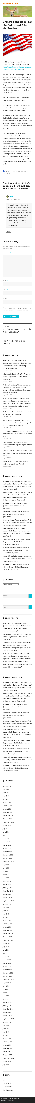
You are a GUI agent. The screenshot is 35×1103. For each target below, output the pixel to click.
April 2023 (6, 917)
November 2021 (8, 973)
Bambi (7, 171)
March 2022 (7, 960)
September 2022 (8, 940)
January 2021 (7, 1006)
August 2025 (7, 825)
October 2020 (7, 1016)
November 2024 (8, 855)
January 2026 (7, 809)
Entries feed (7, 1084)
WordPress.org (8, 1090)
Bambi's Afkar (10, 3)
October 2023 (7, 898)
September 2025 (8, 822)
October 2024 (7, 858)
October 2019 (7, 1055)
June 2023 (6, 911)
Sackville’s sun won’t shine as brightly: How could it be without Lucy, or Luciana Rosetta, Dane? (17, 453)
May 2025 (6, 835)
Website (6, 298)
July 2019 (6, 1065)
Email (5, 289)
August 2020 (7, 1022)
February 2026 (7, 806)
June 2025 (6, 832)
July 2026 (6, 789)
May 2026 (6, 796)
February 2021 (7, 1002)
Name (5, 280)
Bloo (11, 197)
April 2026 (6, 799)
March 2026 (7, 802)
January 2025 (7, 848)
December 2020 (8, 1009)
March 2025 (7, 842)
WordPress (11, 1100)
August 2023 (7, 904)
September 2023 (8, 901)
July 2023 (6, 907)
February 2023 (7, 924)
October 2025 (7, 819)
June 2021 (6, 989)
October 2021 (7, 976)
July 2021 (6, 986)
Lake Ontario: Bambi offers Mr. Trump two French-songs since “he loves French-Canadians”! (17, 376)
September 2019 (8, 1058)
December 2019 (8, 1048)
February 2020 (7, 1042)
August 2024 (7, 865)
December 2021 (8, 970)
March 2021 (7, 999)
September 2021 (8, 980)
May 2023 (6, 914)
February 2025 (7, 845)
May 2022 (6, 953)
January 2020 (7, 1045)
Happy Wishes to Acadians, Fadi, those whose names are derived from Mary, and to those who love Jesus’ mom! (17, 422)
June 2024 (6, 871)
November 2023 (8, 894)
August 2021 (7, 983)
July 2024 (6, 868)
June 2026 (6, 793)
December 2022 (8, 930)
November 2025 (8, 816)
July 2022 (6, 947)
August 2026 (7, 786)
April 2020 (6, 1035)
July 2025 (6, 829)
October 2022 (7, 937)
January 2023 (7, 927)
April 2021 (6, 996)
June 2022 (6, 950)
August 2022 (7, 943)
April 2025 (6, 839)
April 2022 (6, 957)
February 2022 (7, 963)
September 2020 (8, 1019)
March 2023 (7, 921)
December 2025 (8, 812)
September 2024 (8, 861)
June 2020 (6, 1029)
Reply (8, 231)
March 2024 (7, 881)
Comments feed (8, 1087)
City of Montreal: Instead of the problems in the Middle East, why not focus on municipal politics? (17, 433)
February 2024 (7, 884)
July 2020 (6, 1025)
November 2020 (8, 1012)
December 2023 (8, 891)
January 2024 (7, 888)
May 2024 (6, 875)
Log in (5, 1080)
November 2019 (8, 1052)
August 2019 (7, 1061)
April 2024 (6, 878)
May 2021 (6, 993)
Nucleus (3, 1098)
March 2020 (7, 1039)
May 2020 (6, 1032)
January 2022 (7, 966)
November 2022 (8, 934)
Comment (7, 253)
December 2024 (8, 852)
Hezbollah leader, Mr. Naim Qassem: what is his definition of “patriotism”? (15, 505)
